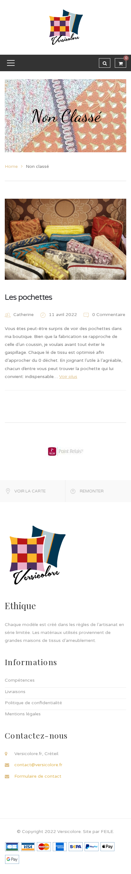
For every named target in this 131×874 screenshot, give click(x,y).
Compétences (20, 680)
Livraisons (15, 691)
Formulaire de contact (37, 776)
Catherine (23, 314)
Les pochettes (28, 297)
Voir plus (68, 376)
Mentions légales (23, 714)
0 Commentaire (108, 314)
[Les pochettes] (65, 239)
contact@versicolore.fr (38, 764)
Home (11, 166)
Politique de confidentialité (33, 702)
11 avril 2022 (63, 314)
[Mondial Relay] (65, 451)
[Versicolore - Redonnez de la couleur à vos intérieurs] (65, 27)
